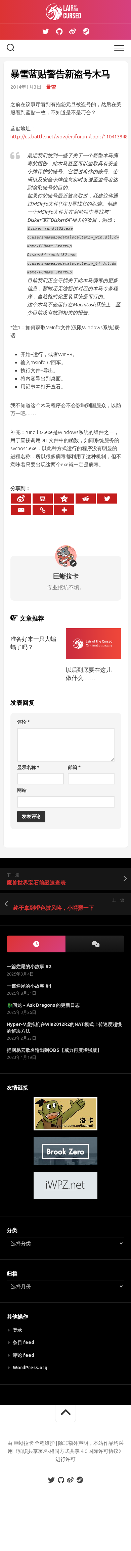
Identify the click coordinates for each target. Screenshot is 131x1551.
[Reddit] (86, 498)
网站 (22, 790)
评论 (23, 722)
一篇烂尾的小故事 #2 (29, 966)
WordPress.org (30, 1367)
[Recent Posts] (36, 944)
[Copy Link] (43, 510)
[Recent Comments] (95, 944)
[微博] (72, 31)
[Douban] (43, 498)
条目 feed (23, 1342)
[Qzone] (64, 498)
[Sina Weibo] (21, 498)
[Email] (21, 510)
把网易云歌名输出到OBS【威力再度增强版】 (54, 1050)
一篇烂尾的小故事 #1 (29, 986)
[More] (64, 510)
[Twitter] (45, 31)
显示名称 (28, 767)
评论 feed (23, 1355)
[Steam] (86, 31)
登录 (17, 1330)
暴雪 (51, 87)
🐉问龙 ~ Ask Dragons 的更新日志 (43, 1005)
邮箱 (74, 767)
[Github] (59, 31)
